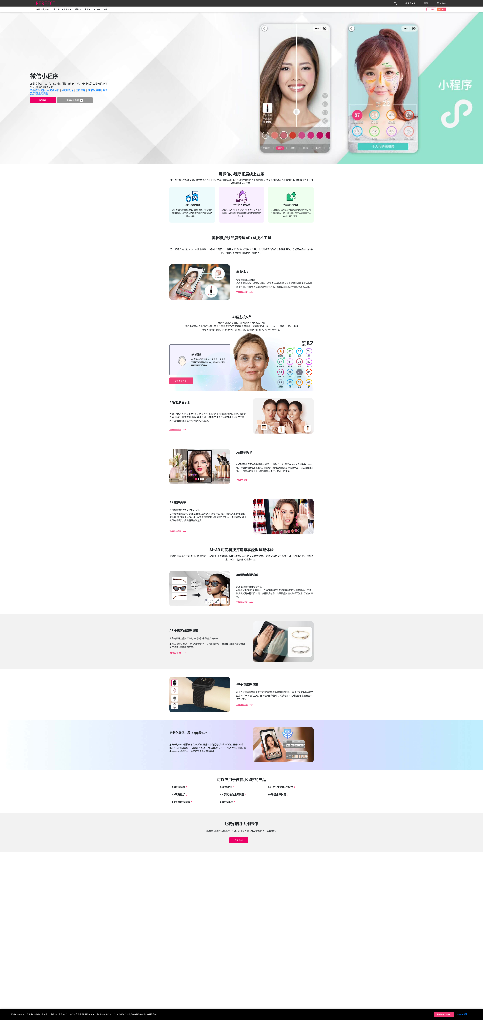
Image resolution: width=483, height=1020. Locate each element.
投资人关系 (410, 3)
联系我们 (43, 100)
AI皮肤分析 (53, 90)
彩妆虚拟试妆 (37, 90)
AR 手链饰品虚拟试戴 (232, 794)
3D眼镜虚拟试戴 (277, 794)
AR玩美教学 (178, 794)
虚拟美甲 (81, 90)
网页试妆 (431, 9)
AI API (97, 9)
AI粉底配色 (67, 90)
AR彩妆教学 (94, 90)
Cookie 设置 (462, 1014)
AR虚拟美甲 (226, 802)
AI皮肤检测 (226, 787)
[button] (395, 3)
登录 (426, 3)
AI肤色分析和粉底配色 (280, 787)
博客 (106, 9)
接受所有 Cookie (443, 1014)
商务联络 (441, 9)
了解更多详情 (180, 381)
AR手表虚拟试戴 (181, 802)
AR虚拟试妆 (178, 787)
